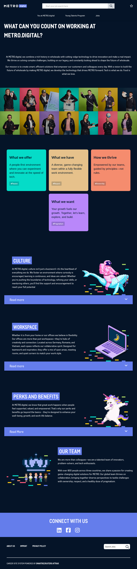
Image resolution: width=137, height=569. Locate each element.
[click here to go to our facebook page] (68, 531)
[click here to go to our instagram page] (77, 531)
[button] (111, 6)
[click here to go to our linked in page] (59, 531)
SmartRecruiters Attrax (47, 563)
